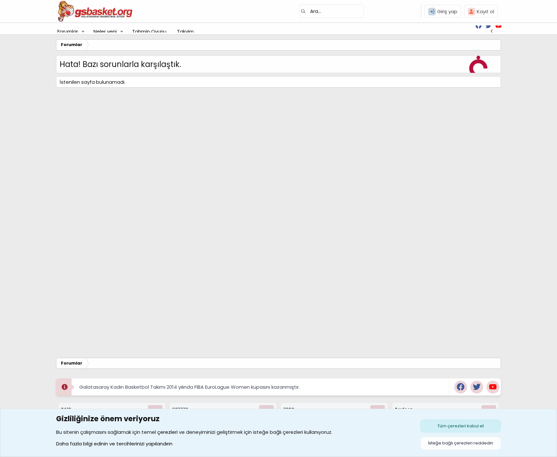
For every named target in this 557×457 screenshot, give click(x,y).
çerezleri (167, 432)
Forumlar (67, 31)
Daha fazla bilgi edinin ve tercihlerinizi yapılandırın (114, 443)
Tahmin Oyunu (149, 31)
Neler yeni (105, 31)
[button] (83, 31)
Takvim (185, 31)
